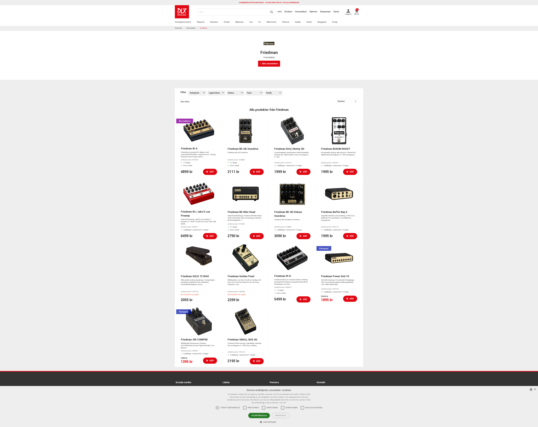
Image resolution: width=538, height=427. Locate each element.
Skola (336, 11)
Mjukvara (239, 22)
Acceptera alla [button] (259, 415)
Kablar (298, 22)
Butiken (289, 11)
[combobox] (531, 389)
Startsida (178, 28)
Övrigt (335, 22)
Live (251, 22)
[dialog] (269, 406)
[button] (269, 422)
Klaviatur (214, 22)
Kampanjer (325, 11)
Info (280, 11)
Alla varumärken (270, 63)
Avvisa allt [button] (280, 415)
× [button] (535, 389)
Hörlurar (285, 22)
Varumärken (301, 11)
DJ (259, 22)
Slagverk (200, 22)
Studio (227, 22)
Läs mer (283, 402)
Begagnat (321, 22)
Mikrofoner (271, 22)
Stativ (309, 22)
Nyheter (314, 11)
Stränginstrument (183, 22)
